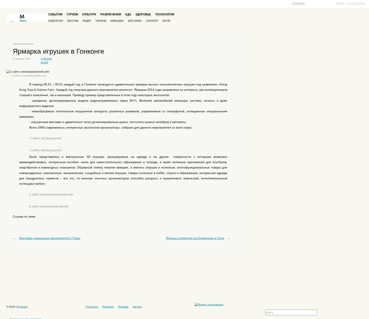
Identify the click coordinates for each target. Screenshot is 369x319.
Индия (87, 20)
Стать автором (356, 3)
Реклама (123, 306)
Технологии (164, 14)
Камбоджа (117, 20)
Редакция (108, 306)
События (55, 14)
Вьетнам (72, 20)
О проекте (298, 3)
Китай (166, 20)
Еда (128, 14)
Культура (89, 14)
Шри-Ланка (135, 20)
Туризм (72, 14)
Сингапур (152, 20)
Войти (340, 3)
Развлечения (110, 14)
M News (21, 306)
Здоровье (143, 14)
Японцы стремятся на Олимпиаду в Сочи (195, 238)
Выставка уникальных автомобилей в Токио (49, 238)
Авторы (137, 306)
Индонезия (55, 20)
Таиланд (100, 20)
